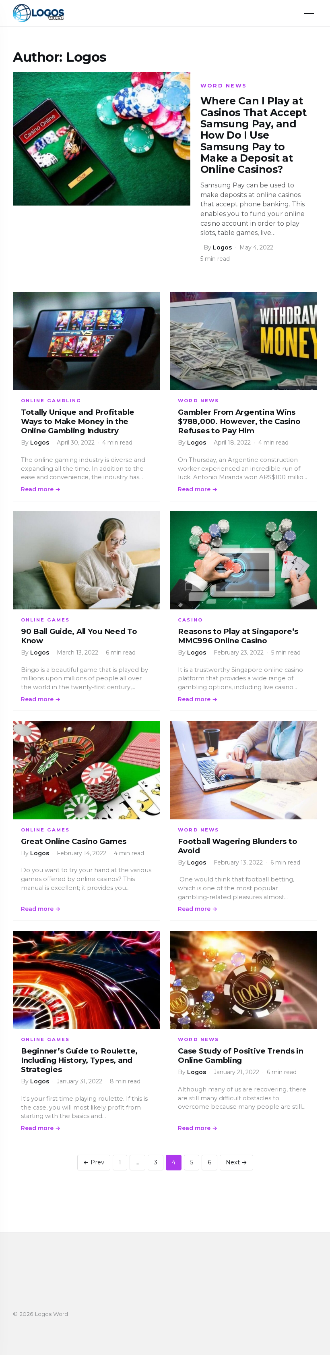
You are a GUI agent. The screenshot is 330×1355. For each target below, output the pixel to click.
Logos (222, 247)
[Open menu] (309, 13)
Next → (236, 1162)
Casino (190, 620)
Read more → (40, 489)
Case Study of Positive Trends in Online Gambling (240, 1055)
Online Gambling (51, 400)
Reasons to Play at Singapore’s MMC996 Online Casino (238, 636)
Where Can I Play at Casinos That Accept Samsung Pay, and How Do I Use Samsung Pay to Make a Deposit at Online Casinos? (253, 135)
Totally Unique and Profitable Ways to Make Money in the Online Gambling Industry (77, 421)
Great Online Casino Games (73, 841)
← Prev (93, 1162)
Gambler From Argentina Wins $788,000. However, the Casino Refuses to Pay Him (239, 421)
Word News (223, 86)
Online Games (45, 620)
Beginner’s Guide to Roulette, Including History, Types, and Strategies (79, 1060)
